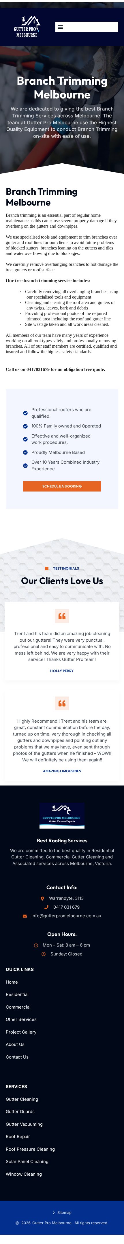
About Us (15, 1044)
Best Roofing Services (62, 840)
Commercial (18, 1007)
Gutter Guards (20, 1111)
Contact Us (17, 1057)
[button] (60, 27)
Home (12, 982)
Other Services (21, 1019)
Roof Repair (18, 1136)
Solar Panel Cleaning (27, 1161)
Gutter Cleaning (22, 1099)
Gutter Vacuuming (24, 1124)
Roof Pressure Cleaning (30, 1149)
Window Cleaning (24, 1174)
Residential (18, 994)
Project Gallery (21, 1032)
